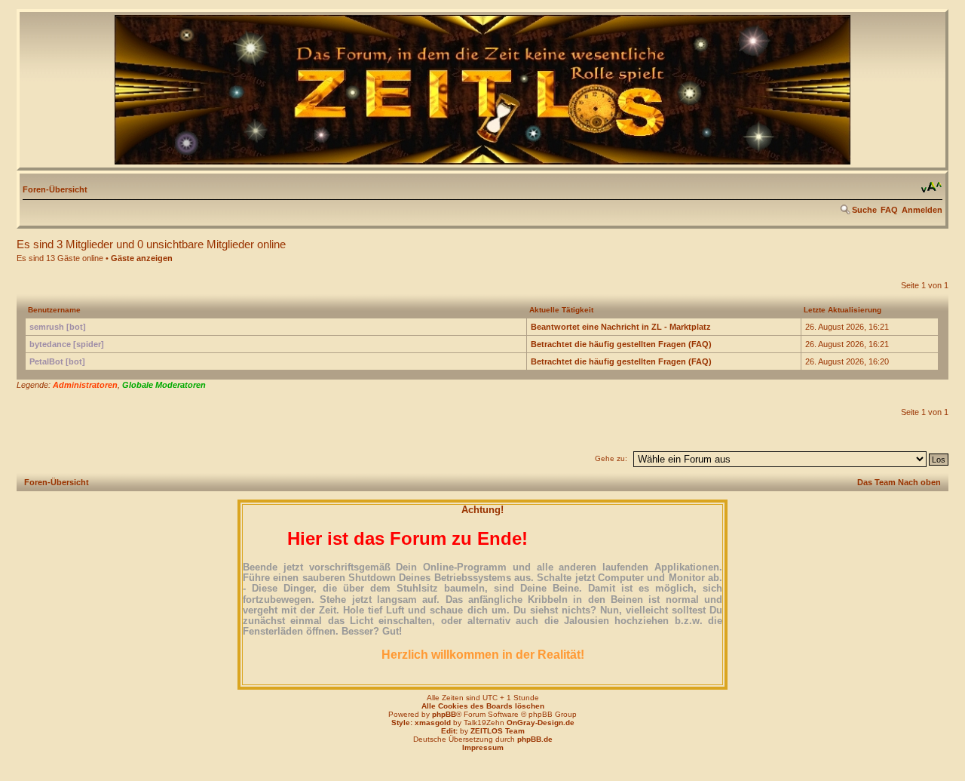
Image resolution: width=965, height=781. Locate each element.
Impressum (483, 747)
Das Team (876, 482)
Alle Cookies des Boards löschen (482, 706)
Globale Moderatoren (164, 384)
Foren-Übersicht (55, 189)
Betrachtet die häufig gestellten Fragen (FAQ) (621, 344)
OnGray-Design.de (540, 722)
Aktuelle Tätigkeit (561, 310)
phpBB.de (535, 739)
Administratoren (85, 384)
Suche (864, 209)
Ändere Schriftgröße (931, 187)
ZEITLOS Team (497, 731)
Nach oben (919, 482)
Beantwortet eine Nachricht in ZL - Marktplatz (621, 326)
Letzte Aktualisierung (842, 310)
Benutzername (54, 310)
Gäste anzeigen (142, 258)
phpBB (444, 714)
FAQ (889, 209)
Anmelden (922, 209)
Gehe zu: (611, 458)
